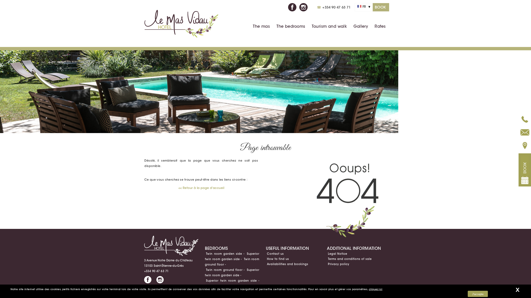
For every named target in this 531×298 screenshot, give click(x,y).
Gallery (360, 26)
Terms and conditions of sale (350, 259)
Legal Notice (337, 253)
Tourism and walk (329, 26)
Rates (380, 26)
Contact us (275, 253)
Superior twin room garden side (231, 280)
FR (365, 6)
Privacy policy (338, 264)
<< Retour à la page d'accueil (201, 188)
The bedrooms (290, 26)
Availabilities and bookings (287, 264)
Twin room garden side (224, 253)
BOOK (380, 7)
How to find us (278, 259)
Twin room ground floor (224, 270)
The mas (261, 26)
